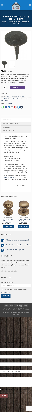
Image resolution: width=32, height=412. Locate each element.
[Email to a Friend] (12, 107)
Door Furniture (14, 22)
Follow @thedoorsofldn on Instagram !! (17, 240)
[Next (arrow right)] (6, 409)
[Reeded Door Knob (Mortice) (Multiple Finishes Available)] (8, 208)
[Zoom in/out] (6, 402)
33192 (5, 98)
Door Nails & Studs (19, 96)
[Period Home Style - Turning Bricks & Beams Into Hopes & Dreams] (16, 5)
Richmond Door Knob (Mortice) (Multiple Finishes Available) (24, 221)
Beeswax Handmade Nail (14, 98)
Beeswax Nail (24, 98)
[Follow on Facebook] (2, 271)
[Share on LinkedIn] (18, 107)
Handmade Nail (5, 100)
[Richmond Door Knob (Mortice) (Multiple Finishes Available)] (24, 208)
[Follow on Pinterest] (9, 271)
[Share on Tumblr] (21, 107)
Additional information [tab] (10, 123)
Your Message (4, 375)
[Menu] (2, 5)
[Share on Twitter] (9, 107)
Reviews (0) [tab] (6, 127)
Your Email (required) (6, 353)
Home (4, 22)
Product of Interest (5, 368)
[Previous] (4, 45)
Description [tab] (6, 120)
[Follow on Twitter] (6, 271)
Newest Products (9, 308)
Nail (10, 100)
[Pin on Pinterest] (15, 107)
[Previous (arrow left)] (1, 409)
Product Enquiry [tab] (8, 130)
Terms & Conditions (24, 310)
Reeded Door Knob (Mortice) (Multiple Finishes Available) (8, 221)
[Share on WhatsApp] (2, 107)
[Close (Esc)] (1, 402)
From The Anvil (8, 103)
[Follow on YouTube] (15, 271)
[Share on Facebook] (6, 107)
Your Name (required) (6, 346)
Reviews (4, 310)
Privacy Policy (12, 310)
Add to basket (17, 87)
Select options (8, 226)
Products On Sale (22, 308)
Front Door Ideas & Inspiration (15, 249)
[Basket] (30, 5)
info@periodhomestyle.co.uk (12, 177)
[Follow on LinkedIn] (12, 271)
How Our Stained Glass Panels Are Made (18, 245)
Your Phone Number (6, 361)
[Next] (28, 45)
